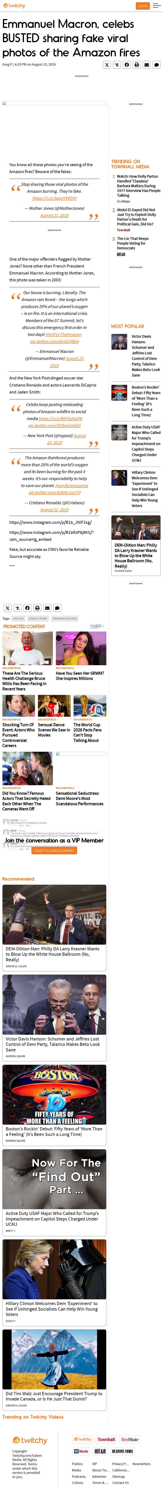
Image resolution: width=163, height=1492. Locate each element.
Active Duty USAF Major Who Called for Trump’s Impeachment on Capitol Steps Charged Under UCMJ (52, 1219)
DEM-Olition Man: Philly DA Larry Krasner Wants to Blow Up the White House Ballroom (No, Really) (52, 954)
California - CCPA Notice (121, 1470)
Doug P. (10, 1321)
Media (76, 1470)
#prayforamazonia (71, 486)
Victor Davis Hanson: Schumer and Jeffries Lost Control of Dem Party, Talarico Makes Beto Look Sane (53, 1045)
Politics (77, 1464)
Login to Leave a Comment (54, 851)
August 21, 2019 (54, 215)
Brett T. (11, 1231)
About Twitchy (101, 1470)
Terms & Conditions (101, 1483)
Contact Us (120, 1483)
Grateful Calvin (16, 966)
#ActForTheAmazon (63, 335)
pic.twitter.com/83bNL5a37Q (54, 493)
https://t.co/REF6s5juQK (60, 419)
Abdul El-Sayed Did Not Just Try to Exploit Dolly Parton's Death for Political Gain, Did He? (136, 217)
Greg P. (7, 65)
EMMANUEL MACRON (65, 618)
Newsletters (142, 1464)
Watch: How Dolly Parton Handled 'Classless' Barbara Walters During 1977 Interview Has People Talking (139, 186)
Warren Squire (15, 1056)
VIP (94, 1464)
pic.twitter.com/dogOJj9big (54, 341)
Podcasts (79, 1477)
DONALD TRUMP (38, 618)
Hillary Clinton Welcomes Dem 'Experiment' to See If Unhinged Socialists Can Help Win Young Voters (52, 1309)
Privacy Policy (121, 1464)
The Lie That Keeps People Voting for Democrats (132, 243)
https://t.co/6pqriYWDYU (54, 198)
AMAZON (18, 618)
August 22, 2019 (54, 510)
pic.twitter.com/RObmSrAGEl (54, 426)
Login (142, 6)
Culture (77, 1483)
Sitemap (118, 1477)
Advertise (99, 1477)
